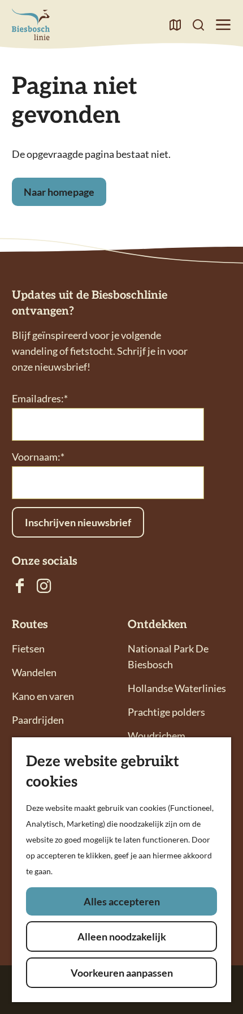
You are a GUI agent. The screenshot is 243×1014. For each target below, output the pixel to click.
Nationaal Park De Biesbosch (168, 656)
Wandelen (34, 672)
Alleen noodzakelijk (121, 936)
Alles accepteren (122, 901)
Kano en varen (43, 696)
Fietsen (28, 648)
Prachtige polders (166, 712)
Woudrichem (156, 735)
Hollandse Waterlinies (177, 688)
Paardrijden (38, 720)
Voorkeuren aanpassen (122, 972)
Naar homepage (59, 192)
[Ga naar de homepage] (31, 24)
